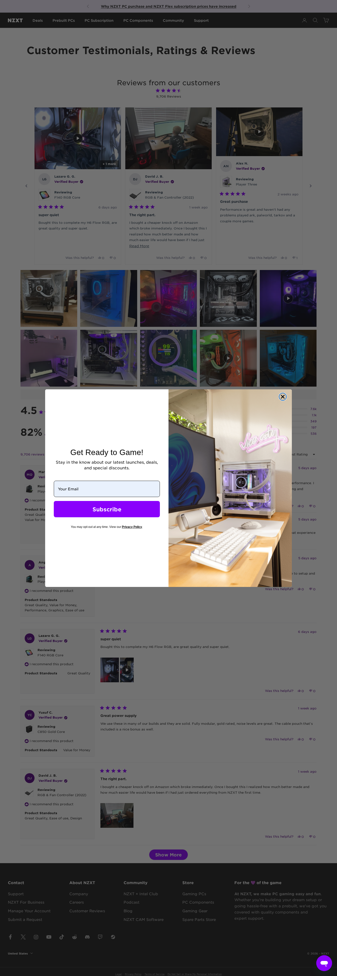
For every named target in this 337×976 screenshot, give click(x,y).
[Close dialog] (282, 396)
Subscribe (107, 509)
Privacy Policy (132, 527)
